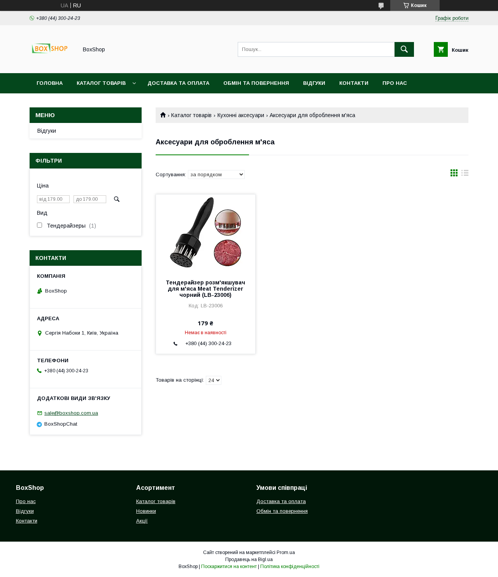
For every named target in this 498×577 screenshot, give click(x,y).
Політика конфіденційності (289, 566)
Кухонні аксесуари (240, 115)
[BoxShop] (52, 63)
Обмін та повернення (256, 83)
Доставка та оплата (178, 83)
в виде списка (464, 174)
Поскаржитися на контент (229, 566)
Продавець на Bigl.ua (249, 559)
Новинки (146, 511)
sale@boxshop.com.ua (71, 413)
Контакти (353, 83)
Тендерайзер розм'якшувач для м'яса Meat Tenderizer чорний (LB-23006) (205, 288)
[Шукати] (404, 49)
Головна (50, 83)
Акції (142, 521)
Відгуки (314, 83)
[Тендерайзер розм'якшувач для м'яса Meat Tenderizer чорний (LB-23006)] (205, 233)
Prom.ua (286, 552)
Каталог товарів (101, 83)
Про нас (394, 83)
